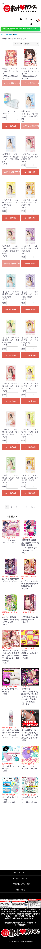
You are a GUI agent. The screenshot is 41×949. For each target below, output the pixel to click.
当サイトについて (20, 872)
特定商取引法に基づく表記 (20, 884)
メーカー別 (9, 34)
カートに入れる (11, 126)
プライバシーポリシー (20, 878)
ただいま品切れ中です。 (12, 83)
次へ (33, 507)
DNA (15, 34)
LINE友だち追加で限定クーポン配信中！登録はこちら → (21, 29)
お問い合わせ (20, 890)
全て (2, 34)
